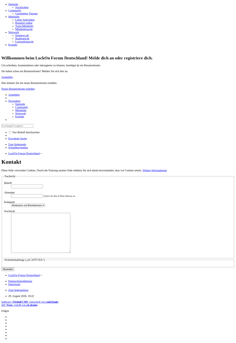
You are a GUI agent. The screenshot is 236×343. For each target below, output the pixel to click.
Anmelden (7, 77)
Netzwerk (13, 32)
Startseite (13, 4)
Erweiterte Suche (17, 138)
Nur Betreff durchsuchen (26, 132)
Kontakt (12, 44)
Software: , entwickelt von (29, 301)
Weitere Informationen (155, 170)
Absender (9, 192)
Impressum (14, 284)
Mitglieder (14, 16)
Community (14, 10)
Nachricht (9, 211)
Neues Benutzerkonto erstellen (18, 88)
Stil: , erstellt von (19, 305)
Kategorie (9, 202)
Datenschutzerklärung (20, 281)
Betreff (8, 183)
